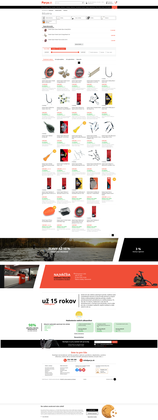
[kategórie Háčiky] (64, 18)
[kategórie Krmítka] (94, 18)
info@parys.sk (90, 3)
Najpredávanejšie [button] (48, 26)
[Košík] (115, 2)
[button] (83, 3)
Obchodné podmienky (49, 367)
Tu (54, 413)
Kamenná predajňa (64, 367)
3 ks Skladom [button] (45, 85)
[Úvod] (47, 2)
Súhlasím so (98, 344)
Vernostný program (49, 374)
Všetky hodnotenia (79, 333)
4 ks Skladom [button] (104, 85)
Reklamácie (47, 370)
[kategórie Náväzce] (109, 18)
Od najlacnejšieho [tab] (59, 59)
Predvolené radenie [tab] (48, 59)
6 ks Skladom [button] (45, 114)
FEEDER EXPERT (58, 10)
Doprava (46, 371)
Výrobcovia (51, 10)
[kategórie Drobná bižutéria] (49, 18)
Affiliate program (63, 374)
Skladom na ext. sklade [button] (77, 198)
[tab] (47, 49)
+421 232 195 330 (91, 2)
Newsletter (62, 369)
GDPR (61, 371)
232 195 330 (71, 359)
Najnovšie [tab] (78, 59)
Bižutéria (65, 10)
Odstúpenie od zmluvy (49, 369)
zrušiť (105, 346)
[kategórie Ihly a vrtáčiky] (79, 18)
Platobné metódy (48, 372)
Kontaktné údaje (63, 370)
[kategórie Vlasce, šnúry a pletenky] (49, 22)
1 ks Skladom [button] (74, 85)
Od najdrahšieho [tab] (70, 59)
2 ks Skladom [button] (89, 114)
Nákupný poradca (48, 375)
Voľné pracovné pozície (65, 372)
